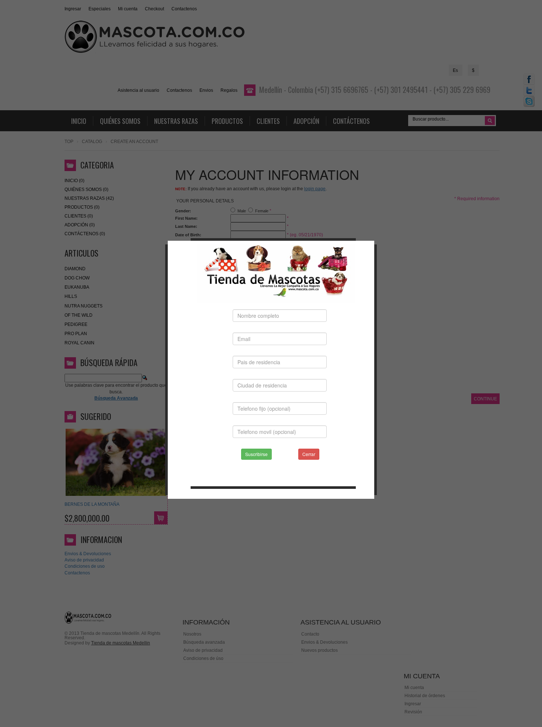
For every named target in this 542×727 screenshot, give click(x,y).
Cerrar (308, 454)
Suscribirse (256, 454)
